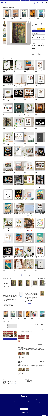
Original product (23, 357)
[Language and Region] (43, 2)
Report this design (42, 296)
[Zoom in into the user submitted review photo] (4, 332)
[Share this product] (27, 22)
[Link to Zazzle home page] (3, 2)
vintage (12, 383)
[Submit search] (34, 3)
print (18, 383)
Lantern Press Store (40, 24)
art (17, 383)
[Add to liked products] (29, 22)
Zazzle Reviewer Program (21, 347)
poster (16, 383)
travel (14, 383)
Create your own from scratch (21, 296)
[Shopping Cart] (46, 3)
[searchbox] (20, 3)
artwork (10, 383)
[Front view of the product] (19, 33)
